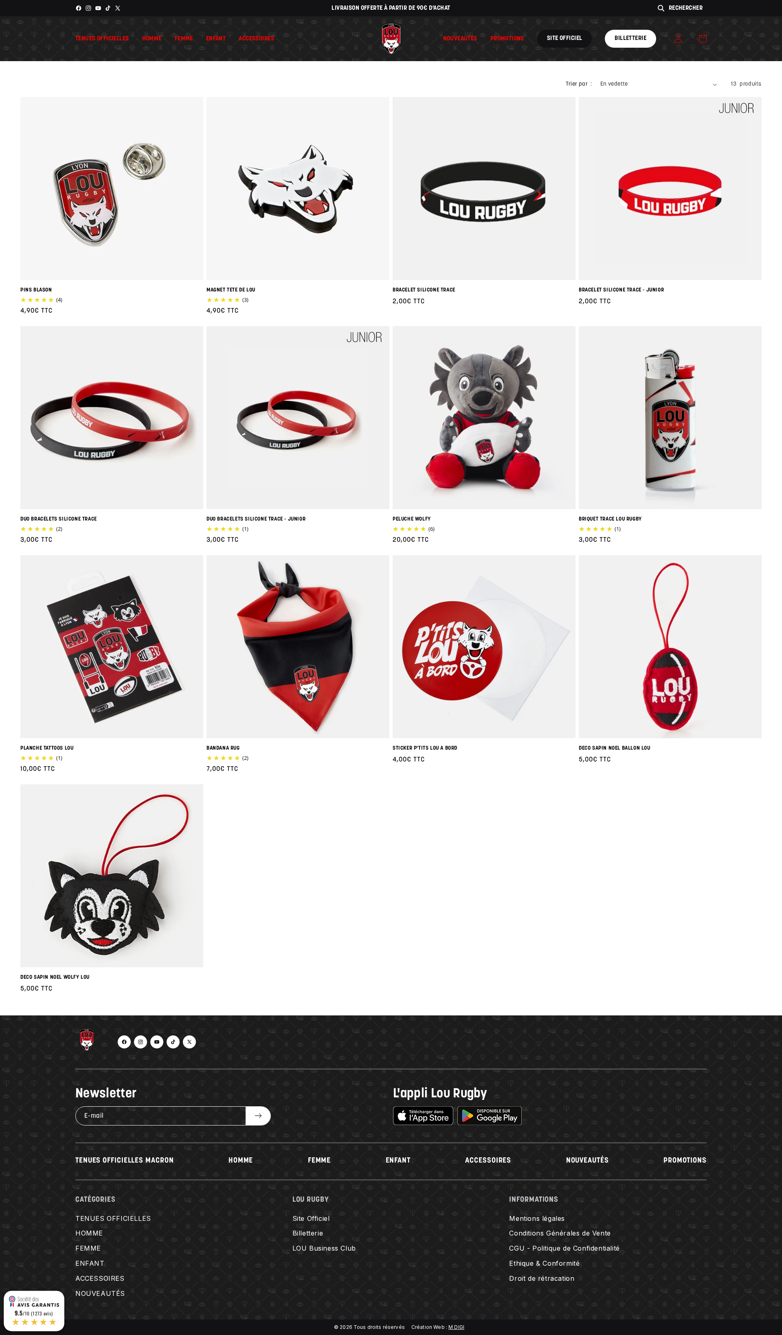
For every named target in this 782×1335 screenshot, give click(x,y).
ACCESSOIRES (488, 1161)
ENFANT (398, 1161)
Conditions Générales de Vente (560, 1233)
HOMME (240, 1161)
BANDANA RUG (223, 748)
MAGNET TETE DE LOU (230, 290)
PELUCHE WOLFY (412, 519)
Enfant (216, 39)
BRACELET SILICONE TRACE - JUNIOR (621, 290)
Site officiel (564, 38)
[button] (703, 39)
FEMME (319, 1161)
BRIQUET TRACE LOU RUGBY (610, 519)
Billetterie (630, 38)
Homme (152, 39)
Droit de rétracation (541, 1278)
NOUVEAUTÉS (587, 1161)
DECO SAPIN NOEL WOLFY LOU (55, 977)
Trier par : (579, 84)
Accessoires (256, 39)
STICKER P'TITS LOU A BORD (425, 748)
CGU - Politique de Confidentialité (564, 1248)
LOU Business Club (324, 1248)
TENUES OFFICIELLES (113, 1218)
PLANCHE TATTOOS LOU (46, 748)
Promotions (507, 39)
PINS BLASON (36, 290)
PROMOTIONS (685, 1161)
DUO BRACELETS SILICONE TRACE (58, 519)
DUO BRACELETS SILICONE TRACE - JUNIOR (255, 519)
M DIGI (456, 1327)
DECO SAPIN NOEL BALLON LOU (614, 748)
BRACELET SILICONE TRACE (424, 290)
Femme (184, 39)
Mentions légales (537, 1218)
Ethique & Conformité (544, 1263)
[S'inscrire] (258, 1116)
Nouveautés (460, 39)
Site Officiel (311, 1218)
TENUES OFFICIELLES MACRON (124, 1161)
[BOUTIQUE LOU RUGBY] (86, 1041)
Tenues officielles (102, 39)
